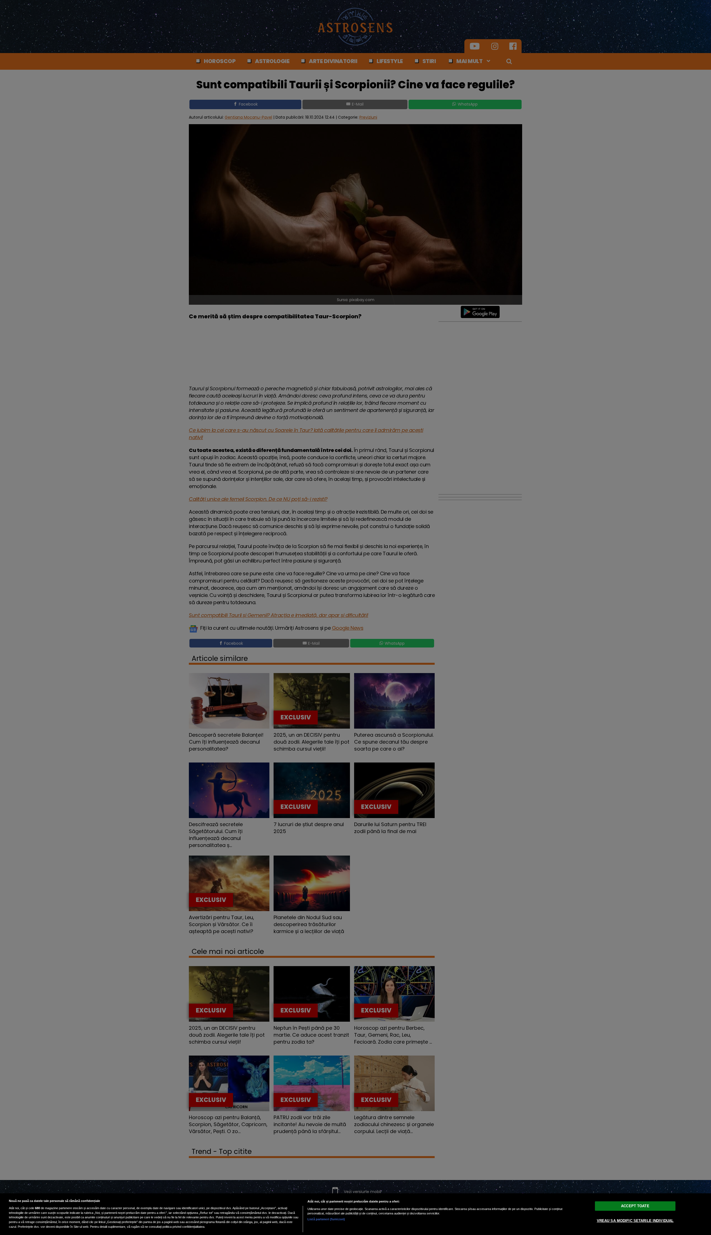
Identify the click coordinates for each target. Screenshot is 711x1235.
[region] (355, 1214)
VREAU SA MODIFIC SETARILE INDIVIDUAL (635, 1221)
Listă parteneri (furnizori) (326, 1219)
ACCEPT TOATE (635, 1206)
